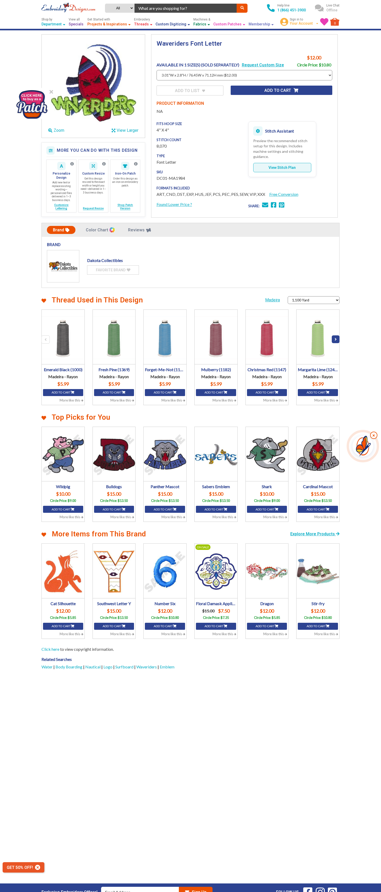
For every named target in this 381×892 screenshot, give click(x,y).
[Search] (242, 8)
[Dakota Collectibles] (63, 266)
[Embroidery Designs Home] (68, 8)
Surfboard (124, 666)
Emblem (167, 666)
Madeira (272, 300)
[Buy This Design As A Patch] (32, 103)
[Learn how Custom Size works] (104, 164)
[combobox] (186, 8)
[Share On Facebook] (273, 205)
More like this (70, 400)
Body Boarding (69, 666)
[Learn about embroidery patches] (136, 164)
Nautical (93, 666)
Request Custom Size (263, 65)
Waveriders (147, 666)
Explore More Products (313, 533)
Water (47, 666)
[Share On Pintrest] (281, 205)
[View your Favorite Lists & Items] (324, 22)
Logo (108, 666)
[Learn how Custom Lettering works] (72, 164)
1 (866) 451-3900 (291, 10)
